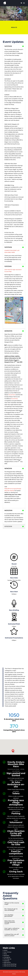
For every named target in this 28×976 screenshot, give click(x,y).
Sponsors (6, 955)
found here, (14, 398)
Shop (5, 953)
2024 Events (7, 962)
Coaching (6, 960)
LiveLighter (7, 957)
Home (5, 950)
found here (12, 394)
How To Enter (7, 952)
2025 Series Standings (10, 966)
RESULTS (14, 27)
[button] (13, 751)
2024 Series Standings (10, 964)
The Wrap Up (7, 959)
